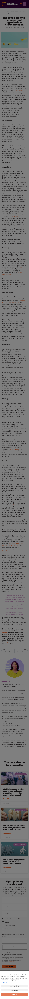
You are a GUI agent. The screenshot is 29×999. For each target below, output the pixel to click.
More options (14, 986)
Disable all (14, 990)
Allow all (14, 994)
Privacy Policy (5, 982)
